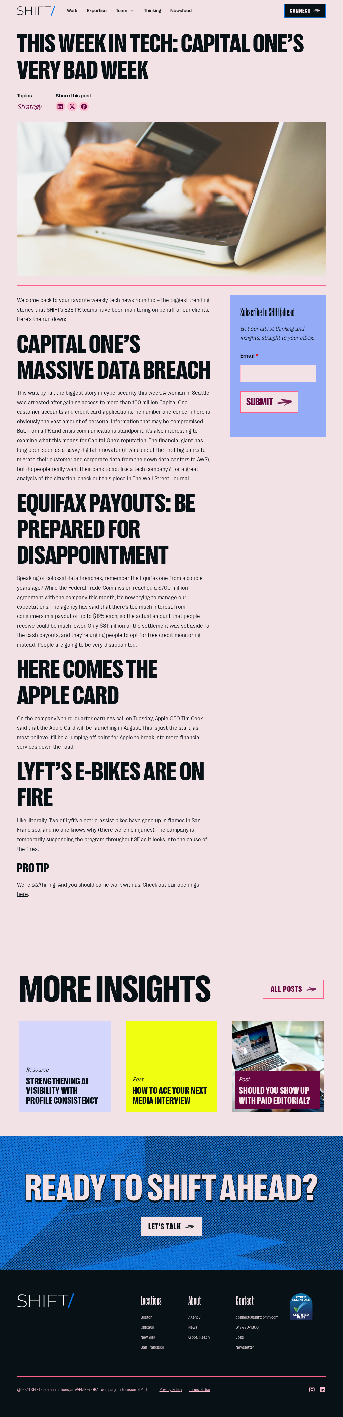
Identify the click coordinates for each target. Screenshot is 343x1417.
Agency (194, 1317)
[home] (36, 11)
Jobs (240, 1337)
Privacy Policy (171, 1389)
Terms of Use (199, 1389)
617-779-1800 (247, 1327)
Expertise (97, 10)
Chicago (147, 1327)
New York (148, 1337)
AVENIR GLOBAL (87, 1389)
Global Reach (199, 1337)
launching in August (116, 727)
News (192, 1327)
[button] (125, 10)
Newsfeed (181, 10)
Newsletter (245, 1347)
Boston (146, 1317)
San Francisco (152, 1347)
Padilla (146, 1389)
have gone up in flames (157, 820)
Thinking (152, 10)
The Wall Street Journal (161, 478)
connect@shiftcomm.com (257, 1317)
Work (72, 10)
